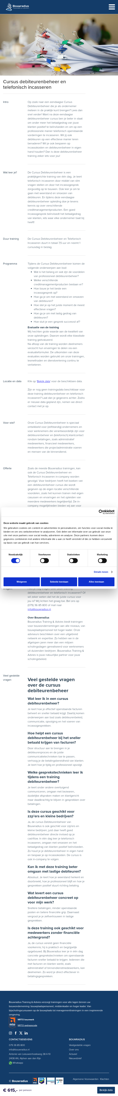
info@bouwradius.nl (39, 609)
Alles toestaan (96, 581)
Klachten (104, 1079)
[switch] (44, 560)
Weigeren (22, 581)
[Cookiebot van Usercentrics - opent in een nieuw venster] (101, 512)
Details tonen (101, 572)
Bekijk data (43, 381)
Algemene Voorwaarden (85, 1079)
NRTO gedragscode (27, 1025)
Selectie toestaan (59, 581)
